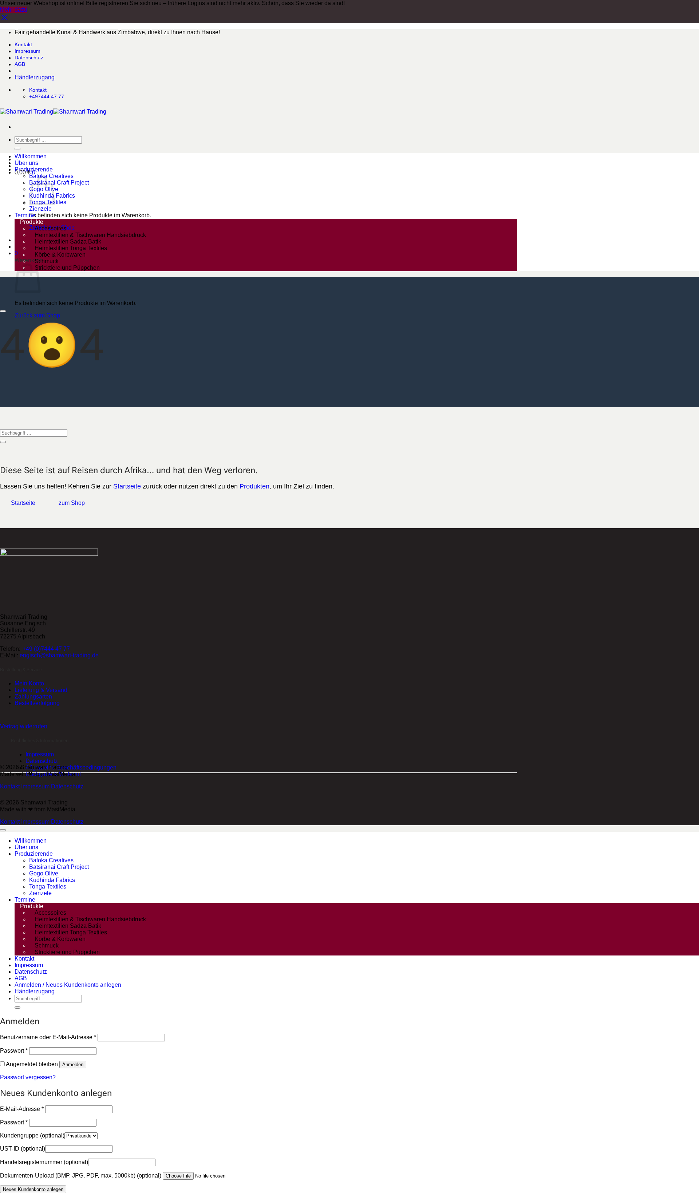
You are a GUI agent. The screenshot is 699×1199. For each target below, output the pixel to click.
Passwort (14, 1051)
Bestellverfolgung (37, 703)
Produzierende (34, 169)
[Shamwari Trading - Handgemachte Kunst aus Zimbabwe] (53, 111)
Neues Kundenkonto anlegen (33, 1189)
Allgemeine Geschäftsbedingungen (70, 767)
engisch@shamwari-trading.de (59, 655)
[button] (16, 253)
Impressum (27, 51)
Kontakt (23, 44)
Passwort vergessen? (28, 1077)
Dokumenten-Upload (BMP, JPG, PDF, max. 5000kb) (80, 1175)
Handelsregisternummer (44, 1162)
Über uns (26, 163)
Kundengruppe (32, 1135)
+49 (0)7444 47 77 (46, 649)
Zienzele (40, 209)
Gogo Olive (43, 873)
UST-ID (22, 1148)
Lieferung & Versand (41, 690)
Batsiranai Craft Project (59, 182)
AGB (20, 64)
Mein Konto (29, 683)
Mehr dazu (13, 10)
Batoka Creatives (51, 860)
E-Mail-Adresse (22, 1109)
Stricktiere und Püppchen (67, 268)
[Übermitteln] (17, 149)
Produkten (254, 486)
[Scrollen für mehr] (3, 311)
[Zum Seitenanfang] (3, 830)
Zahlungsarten (33, 696)
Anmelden (72, 1064)
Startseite (127, 486)
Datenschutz (29, 57)
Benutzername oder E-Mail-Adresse (48, 1037)
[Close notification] (4, 20)
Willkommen (31, 156)
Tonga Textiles (47, 886)
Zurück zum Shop (37, 315)
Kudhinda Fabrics (52, 880)
